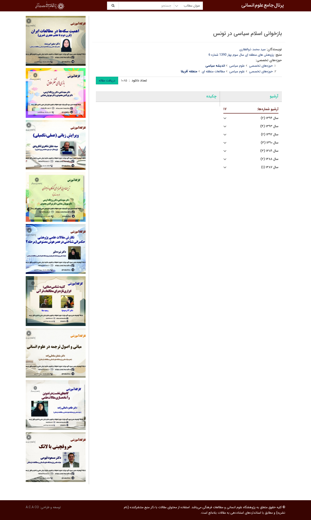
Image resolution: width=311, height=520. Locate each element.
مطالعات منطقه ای (213, 71)
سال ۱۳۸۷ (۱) (269, 167)
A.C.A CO (32, 507)
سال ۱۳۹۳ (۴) (269, 126)
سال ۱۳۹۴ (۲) (269, 118)
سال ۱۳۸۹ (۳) (269, 151)
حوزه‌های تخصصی (261, 65)
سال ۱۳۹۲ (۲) (269, 134)
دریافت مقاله (107, 80)
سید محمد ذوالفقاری (252, 49)
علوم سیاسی (237, 65)
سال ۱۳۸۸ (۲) (269, 159)
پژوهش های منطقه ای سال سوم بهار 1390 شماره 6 (241, 54)
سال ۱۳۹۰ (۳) (269, 142)
